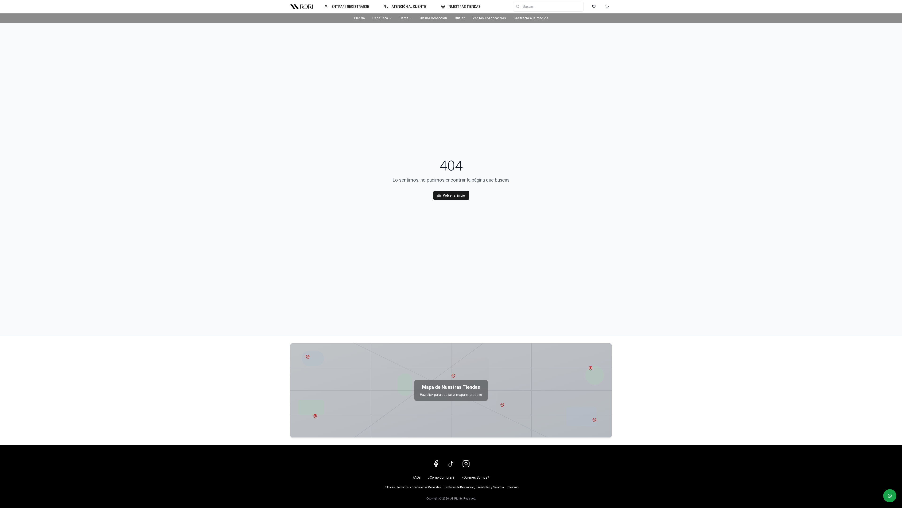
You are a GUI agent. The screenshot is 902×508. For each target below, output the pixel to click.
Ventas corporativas (489, 18)
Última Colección (433, 18)
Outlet (460, 18)
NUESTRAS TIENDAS (464, 6)
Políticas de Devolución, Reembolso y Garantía (474, 487)
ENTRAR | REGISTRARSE (350, 6)
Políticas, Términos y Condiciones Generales (412, 487)
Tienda (359, 18)
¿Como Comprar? (441, 477)
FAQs (417, 477)
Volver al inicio (454, 195)
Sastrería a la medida (530, 18)
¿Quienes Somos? (475, 477)
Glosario (513, 487)
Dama (404, 18)
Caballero (380, 18)
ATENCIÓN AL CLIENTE (409, 6)
